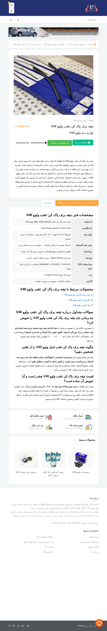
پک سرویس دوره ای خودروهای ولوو (38, 542)
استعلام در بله (81, 142)
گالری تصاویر (93, 547)
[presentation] (93, 85)
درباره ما (95, 552)
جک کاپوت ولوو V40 (81, 305)
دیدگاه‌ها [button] (48, 203)
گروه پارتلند (94, 537)
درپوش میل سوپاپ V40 (47, 472)
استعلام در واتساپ (58, 143)
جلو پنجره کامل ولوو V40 (79, 300)
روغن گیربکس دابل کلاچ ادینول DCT (74, 474)
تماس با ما (48, 547)
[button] (11, 5)
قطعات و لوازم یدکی (44, 537)
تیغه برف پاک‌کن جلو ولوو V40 (77, 295)
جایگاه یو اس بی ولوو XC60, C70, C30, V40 (19, 474)
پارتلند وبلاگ (48, 552)
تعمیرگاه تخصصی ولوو (89, 542)
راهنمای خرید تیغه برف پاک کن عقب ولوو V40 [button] (77, 203)
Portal (80, 626)
